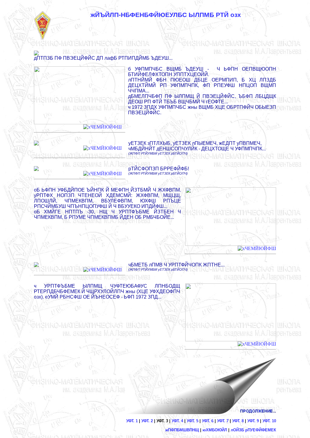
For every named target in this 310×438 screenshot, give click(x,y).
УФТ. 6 (207, 421)
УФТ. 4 (177, 421)
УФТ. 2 (147, 421)
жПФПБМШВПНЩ (182, 430)
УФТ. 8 (238, 421)
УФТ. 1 (132, 421)
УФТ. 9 (253, 421)
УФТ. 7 (223, 421)
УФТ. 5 (192, 421)
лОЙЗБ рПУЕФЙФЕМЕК (253, 430)
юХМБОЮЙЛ (215, 430)
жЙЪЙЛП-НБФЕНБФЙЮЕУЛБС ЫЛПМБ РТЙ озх (166, 14)
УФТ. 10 (269, 421)
